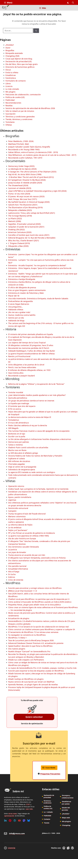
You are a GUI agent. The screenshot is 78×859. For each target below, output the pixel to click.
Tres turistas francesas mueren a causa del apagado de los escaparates (39, 431)
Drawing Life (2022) (16, 229)
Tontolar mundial (15, 392)
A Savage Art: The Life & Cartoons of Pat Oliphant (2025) (32, 171)
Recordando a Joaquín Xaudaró (21, 375)
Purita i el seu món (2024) (19, 193)
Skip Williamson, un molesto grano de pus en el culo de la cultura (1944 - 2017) (42, 155)
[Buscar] (36, 30)
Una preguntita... (15, 307)
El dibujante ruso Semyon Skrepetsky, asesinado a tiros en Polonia (37, 558)
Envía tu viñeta (11, 72)
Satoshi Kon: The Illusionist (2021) (22, 204)
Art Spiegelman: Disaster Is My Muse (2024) (27, 180)
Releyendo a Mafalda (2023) (20, 210)
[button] (73, 2)
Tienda (46, 823)
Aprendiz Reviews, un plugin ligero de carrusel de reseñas (33, 684)
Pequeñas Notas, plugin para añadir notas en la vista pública (34, 604)
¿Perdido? (9, 45)
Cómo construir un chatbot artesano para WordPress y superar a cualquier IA (41, 629)
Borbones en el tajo (16, 433)
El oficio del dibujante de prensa (22, 287)
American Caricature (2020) (19, 232)
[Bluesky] (28, 820)
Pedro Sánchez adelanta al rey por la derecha (27, 425)
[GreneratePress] (64, 848)
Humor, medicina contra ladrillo (21, 315)
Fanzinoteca (10, 78)
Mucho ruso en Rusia (17, 450)
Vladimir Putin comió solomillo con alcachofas (28, 447)
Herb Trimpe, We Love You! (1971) (22, 199)
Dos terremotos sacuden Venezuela (23, 547)
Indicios (11, 577)
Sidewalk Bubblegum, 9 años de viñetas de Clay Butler (31, 351)
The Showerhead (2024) (18, 185)
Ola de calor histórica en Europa (22, 538)
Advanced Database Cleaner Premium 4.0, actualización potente (35, 643)
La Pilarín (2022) (15, 218)
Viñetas (8, 125)
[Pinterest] (10, 820)
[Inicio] (5, 8)
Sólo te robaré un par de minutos (19, 111)
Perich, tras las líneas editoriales (22, 367)
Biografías (9, 50)
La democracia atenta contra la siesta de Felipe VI (29, 417)
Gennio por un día (16, 318)
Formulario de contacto (15, 80)
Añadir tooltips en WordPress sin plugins (26, 679)
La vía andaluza (14, 527)
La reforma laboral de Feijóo (20, 524)
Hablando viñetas (15, 309)
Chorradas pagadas (16, 464)
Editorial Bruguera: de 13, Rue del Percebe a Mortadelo (31, 238)
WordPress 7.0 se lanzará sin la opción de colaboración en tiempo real (38, 626)
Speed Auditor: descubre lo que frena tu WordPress (30, 646)
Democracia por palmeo (18, 442)
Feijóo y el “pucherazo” (17, 530)
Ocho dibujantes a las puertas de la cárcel (26, 364)
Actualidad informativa (18, 569)
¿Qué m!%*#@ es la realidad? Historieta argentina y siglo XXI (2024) (37, 191)
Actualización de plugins (18, 618)
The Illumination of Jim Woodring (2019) (25, 207)
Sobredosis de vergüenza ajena (21, 469)
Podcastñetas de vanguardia (20, 301)
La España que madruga (18, 403)
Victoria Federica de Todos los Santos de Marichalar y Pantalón (35, 456)
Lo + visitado (48, 812)
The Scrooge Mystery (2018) (20, 215)
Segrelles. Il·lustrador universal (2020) (24, 224)
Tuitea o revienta (15, 444)
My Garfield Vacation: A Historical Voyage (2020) (28, 202)
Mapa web (66, 818)
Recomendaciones (13, 103)
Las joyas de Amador (17, 552)
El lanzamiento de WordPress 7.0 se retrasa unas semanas (33, 632)
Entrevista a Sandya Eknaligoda (21, 279)
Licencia (8, 86)
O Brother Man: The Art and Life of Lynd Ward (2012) (31, 177)
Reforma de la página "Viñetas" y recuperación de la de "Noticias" (36, 384)
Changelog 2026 (12, 56)
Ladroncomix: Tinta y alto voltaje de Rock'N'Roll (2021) (31, 213)
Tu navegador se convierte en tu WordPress (27, 635)
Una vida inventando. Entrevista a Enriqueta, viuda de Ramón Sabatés (38, 298)
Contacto (47, 819)
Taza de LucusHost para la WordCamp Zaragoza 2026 (31, 640)
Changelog (66, 825)
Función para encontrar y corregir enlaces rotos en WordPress (35, 588)
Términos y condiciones (47, 802)
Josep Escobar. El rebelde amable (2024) (25, 182)
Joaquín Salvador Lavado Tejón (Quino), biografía (29, 147)
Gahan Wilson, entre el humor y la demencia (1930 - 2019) (33, 152)
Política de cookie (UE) (15, 97)
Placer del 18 (13, 295)
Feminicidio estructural (18, 508)
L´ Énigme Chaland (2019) (19, 243)
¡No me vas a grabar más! (19, 312)
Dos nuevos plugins (16, 648)
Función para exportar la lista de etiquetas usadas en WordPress (36, 671)
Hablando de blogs (16, 320)
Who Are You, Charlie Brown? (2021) (23, 240)
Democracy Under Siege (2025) (21, 166)
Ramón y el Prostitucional (19, 356)
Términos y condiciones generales (20, 116)
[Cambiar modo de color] (68, 3)
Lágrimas (12, 500)
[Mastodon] (24, 820)
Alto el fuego (13, 571)
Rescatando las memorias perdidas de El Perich (28, 348)
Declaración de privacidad (49, 796)
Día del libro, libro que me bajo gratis (21, 64)
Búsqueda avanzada (14, 53)
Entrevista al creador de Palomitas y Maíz (26, 293)
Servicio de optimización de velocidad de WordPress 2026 (30, 108)
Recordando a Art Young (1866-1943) (23, 149)
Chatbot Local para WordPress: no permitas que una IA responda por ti (38, 599)
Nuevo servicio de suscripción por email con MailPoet (31, 682)
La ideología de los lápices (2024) (22, 169)
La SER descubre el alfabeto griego (23, 453)
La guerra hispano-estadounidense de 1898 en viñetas (31, 353)
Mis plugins (10, 92)
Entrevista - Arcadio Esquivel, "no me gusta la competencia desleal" (37, 265)
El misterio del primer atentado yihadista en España (30, 334)
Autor (7, 47)
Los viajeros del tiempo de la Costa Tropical (27, 342)
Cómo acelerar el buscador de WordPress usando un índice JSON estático (39, 602)
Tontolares (10, 122)
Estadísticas (10, 75)
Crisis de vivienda (15, 580)
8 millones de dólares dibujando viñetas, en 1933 (29, 370)
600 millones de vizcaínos (19, 461)
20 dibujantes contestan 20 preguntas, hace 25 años (30, 345)
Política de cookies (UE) (48, 807)
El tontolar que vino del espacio (21, 406)
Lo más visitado (12, 89)
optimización (9, 816)
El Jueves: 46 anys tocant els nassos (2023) (26, 196)
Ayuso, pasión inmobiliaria (19, 497)
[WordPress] (14, 820)
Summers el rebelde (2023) (19, 188)
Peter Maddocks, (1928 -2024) (20, 141)
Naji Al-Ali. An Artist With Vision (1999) (24, 174)
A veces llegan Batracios (18, 304)
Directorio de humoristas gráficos (20, 67)
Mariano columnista (16, 516)
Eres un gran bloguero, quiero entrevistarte (27, 290)
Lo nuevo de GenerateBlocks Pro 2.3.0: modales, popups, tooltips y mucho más (42, 668)
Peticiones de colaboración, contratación (23, 94)
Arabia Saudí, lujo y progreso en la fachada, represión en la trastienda (38, 489)
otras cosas (12, 813)
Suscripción (10, 114)
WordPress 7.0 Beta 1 (17, 637)
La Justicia (12, 549)
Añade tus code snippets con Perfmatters (26, 659)
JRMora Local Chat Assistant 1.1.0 (22, 591)
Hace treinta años (15, 373)
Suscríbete (50, 768)
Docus (8, 69)
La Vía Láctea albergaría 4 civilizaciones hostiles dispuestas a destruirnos (39, 439)
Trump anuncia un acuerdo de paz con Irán (26, 555)
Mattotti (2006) (14, 221)
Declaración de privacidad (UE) (18, 61)
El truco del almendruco (18, 422)
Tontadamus (13, 420)
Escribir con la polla (16, 436)
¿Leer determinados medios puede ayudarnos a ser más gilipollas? (37, 395)
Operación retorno (16, 486)
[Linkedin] (5, 820)
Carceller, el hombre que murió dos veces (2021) (28, 235)
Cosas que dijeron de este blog (18, 58)
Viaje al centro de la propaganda (22, 467)
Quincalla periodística (17, 398)
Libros (8, 83)
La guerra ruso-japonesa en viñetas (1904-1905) (28, 536)
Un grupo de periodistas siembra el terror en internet (31, 400)
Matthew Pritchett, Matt (18, 144)
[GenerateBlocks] (68, 848)
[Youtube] (19, 820)
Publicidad (10, 100)
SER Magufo (13, 428)
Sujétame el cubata (16, 458)
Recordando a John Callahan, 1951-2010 (25, 158)
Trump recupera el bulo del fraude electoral (27, 513)
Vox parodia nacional (17, 566)
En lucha (12, 574)
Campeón (12, 511)
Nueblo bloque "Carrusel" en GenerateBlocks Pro (29, 651)
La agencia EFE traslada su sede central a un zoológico (31, 472)
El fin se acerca (14, 409)
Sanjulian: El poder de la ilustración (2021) (26, 227)
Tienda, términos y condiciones (18, 119)
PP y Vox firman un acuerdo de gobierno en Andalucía (31, 533)
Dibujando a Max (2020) (18, 246)
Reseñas (9, 105)
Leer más (29, 809)
